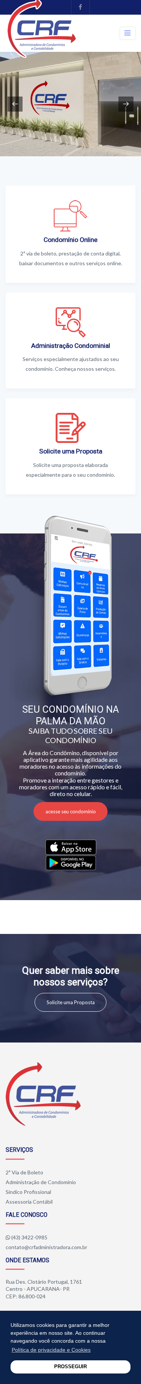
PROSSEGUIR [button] (70, 1366)
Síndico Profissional (28, 1192)
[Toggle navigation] (127, 33)
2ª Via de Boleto (24, 1172)
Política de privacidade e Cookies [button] (51, 1350)
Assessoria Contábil (29, 1201)
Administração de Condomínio (41, 1182)
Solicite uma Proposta (71, 1002)
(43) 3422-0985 (29, 1237)
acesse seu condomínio (70, 811)
